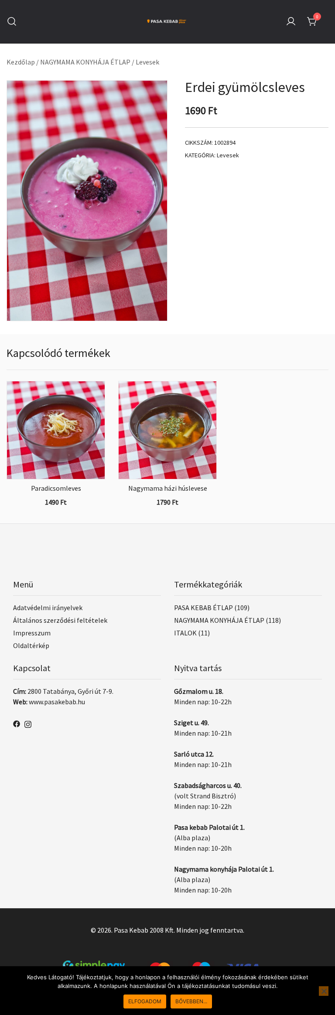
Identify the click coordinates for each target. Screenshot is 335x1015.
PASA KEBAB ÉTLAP (203, 607)
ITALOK (185, 632)
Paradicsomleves (56, 488)
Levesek (147, 62)
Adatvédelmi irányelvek (47, 607)
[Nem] (323, 991)
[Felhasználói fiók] (291, 21)
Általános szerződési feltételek (60, 620)
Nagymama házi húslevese (167, 488)
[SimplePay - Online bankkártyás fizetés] (167, 965)
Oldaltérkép (31, 645)
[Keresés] (12, 21)
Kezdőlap (21, 62)
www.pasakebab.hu (57, 701)
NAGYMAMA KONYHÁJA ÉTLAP (85, 62)
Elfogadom (144, 1001)
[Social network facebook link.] (16, 723)
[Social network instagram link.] (27, 723)
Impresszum (32, 632)
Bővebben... (191, 1001)
